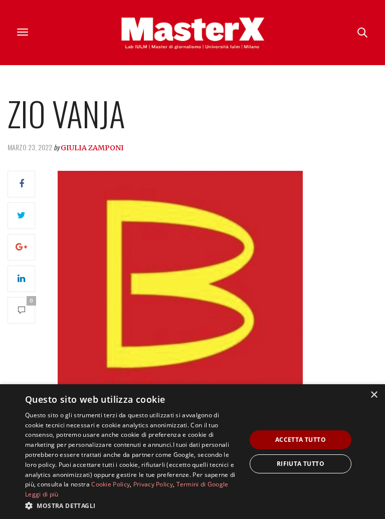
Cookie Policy (110, 484)
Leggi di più (42, 494)
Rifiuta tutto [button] (300, 463)
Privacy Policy (153, 484)
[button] (132, 505)
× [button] (373, 395)
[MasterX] (192, 32)
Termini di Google (202, 484)
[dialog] (192, 451)
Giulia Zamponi (92, 147)
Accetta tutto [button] (300, 439)
